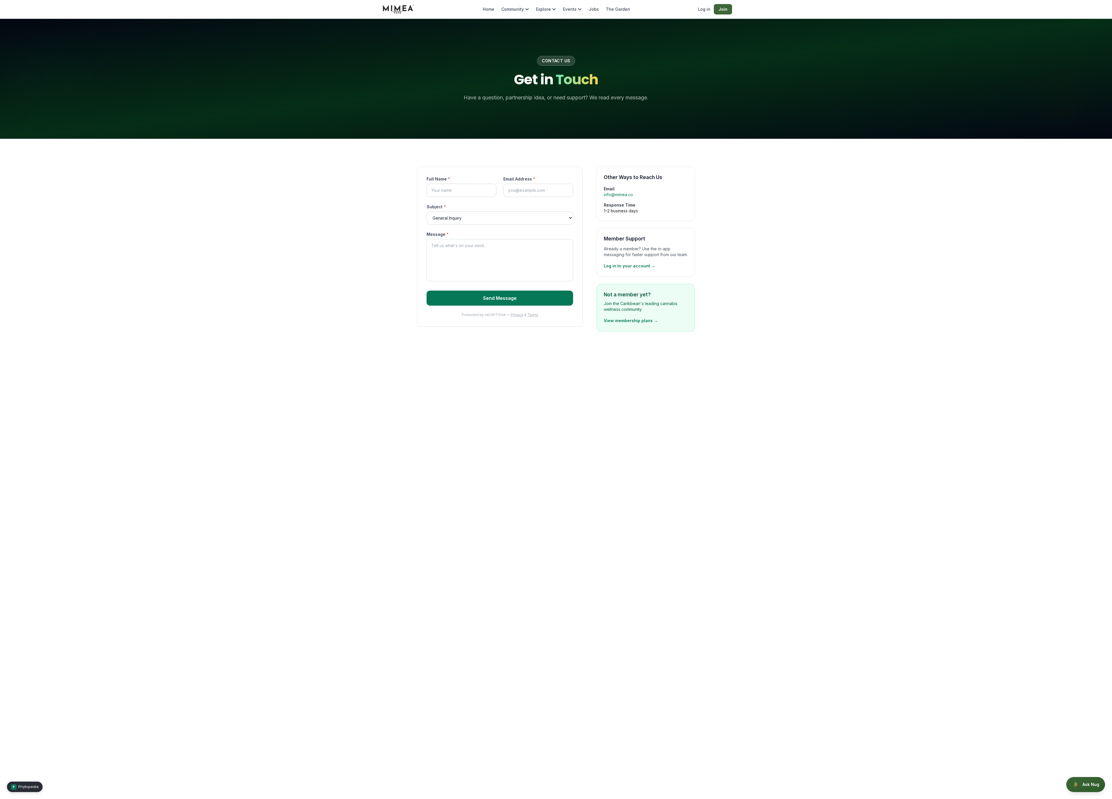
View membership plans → (631, 320)
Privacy (517, 315)
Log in (704, 9)
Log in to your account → (629, 265)
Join (722, 9)
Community (512, 9)
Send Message (500, 298)
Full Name (438, 178)
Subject (436, 206)
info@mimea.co (618, 194)
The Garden (618, 9)
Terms (532, 315)
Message (438, 234)
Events (570, 9)
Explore (543, 9)
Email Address (519, 178)
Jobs (594, 9)
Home (488, 9)
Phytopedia (26, 786)
